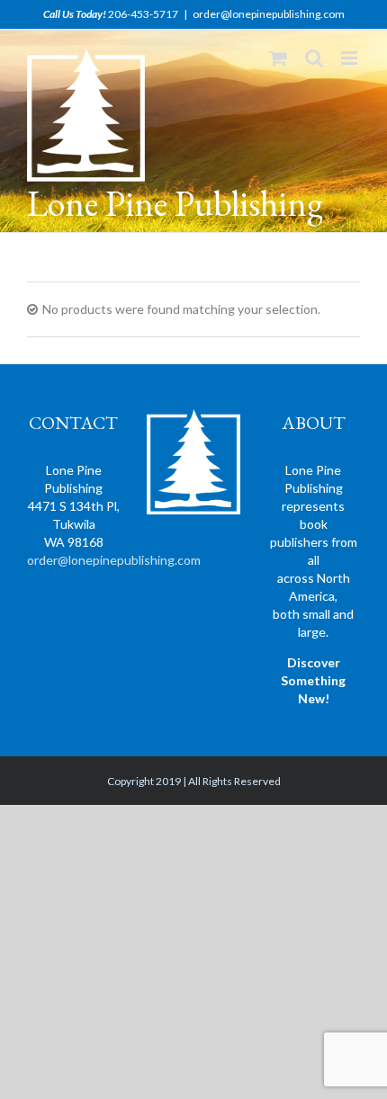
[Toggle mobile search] (314, 58)
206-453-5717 (143, 14)
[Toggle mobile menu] (350, 58)
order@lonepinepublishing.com (269, 14)
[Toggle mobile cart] (278, 58)
